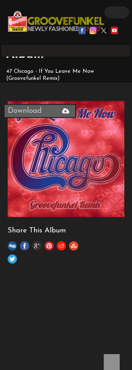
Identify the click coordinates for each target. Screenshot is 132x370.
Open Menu (116, 12)
